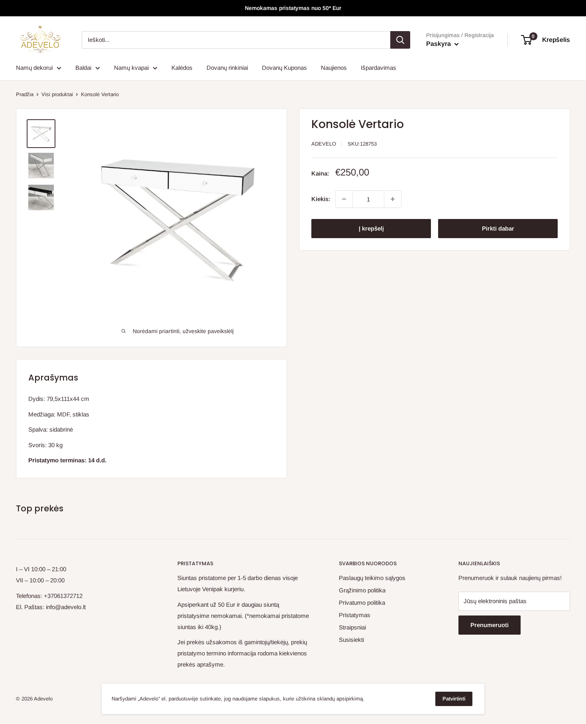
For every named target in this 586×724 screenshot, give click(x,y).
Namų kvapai (131, 67)
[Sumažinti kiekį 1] (344, 199)
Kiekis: (320, 198)
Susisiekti (351, 639)
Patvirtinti (453, 699)
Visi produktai (57, 94)
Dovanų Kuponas (284, 67)
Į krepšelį (371, 228)
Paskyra (439, 43)
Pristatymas (354, 615)
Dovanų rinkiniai (227, 67)
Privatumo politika (362, 602)
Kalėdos (182, 67)
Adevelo (323, 144)
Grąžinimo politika (362, 590)
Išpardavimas (378, 67)
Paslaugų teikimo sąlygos (372, 577)
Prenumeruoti (489, 624)
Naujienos (334, 67)
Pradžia (24, 94)
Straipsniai (352, 627)
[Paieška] (400, 40)
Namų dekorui (34, 67)
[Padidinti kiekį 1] (392, 199)
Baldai (83, 67)
